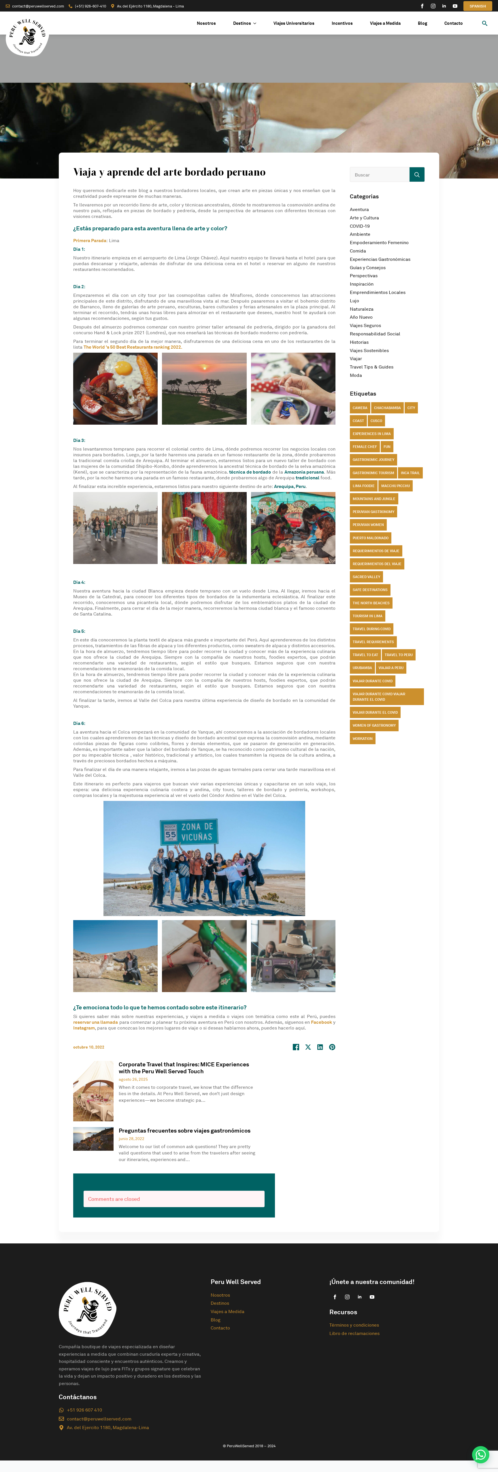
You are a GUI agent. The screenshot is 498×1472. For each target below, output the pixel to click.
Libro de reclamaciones (354, 1333)
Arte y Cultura (364, 218)
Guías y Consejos (368, 267)
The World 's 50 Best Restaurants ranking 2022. (133, 347)
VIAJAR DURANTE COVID (373, 681)
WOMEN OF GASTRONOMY (374, 725)
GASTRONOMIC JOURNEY (373, 459)
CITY (411, 408)
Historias (359, 342)
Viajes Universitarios (293, 23)
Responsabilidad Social (375, 334)
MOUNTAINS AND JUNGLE (374, 499)
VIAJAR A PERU (391, 668)
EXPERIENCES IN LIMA (372, 434)
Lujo (354, 300)
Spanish (478, 6)
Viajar (356, 358)
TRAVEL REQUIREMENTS (373, 642)
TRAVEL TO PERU (399, 655)
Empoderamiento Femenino (379, 242)
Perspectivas (364, 275)
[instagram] (433, 6)
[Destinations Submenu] (258, 23)
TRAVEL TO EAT (365, 655)
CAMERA (360, 408)
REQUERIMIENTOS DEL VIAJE (377, 564)
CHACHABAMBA (387, 408)
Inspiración (361, 284)
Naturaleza (361, 309)
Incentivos (342, 23)
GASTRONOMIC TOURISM (373, 473)
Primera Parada (89, 240)
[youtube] (455, 6)
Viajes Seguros (365, 325)
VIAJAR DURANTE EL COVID (375, 712)
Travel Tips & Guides (371, 367)
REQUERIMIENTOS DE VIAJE (376, 551)
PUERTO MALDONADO (370, 538)
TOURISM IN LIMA (367, 616)
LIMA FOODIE (364, 486)
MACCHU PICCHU (395, 486)
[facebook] (422, 6)
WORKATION (363, 738)
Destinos (242, 23)
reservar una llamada (95, 1022)
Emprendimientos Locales (377, 292)
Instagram (84, 1028)
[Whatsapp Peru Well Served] (480, 1454)
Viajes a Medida (385, 23)
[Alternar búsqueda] (484, 23)
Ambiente (360, 234)
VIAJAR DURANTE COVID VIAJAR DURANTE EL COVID (379, 697)
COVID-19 (360, 226)
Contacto (453, 23)
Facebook (321, 1022)
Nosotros (206, 23)
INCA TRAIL (410, 473)
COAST (358, 421)
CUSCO (376, 421)
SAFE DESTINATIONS (370, 590)
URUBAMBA (362, 668)
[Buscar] (417, 174)
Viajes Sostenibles (369, 350)
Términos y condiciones (354, 1325)
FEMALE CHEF (365, 447)
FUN (387, 447)
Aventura (359, 209)
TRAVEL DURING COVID (372, 629)
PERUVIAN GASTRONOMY (373, 512)
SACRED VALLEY (366, 577)
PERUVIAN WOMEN (368, 525)
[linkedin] (444, 6)
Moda (356, 375)
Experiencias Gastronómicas (380, 259)
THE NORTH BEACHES (371, 603)
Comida (358, 251)
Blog (422, 23)
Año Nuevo (361, 317)
